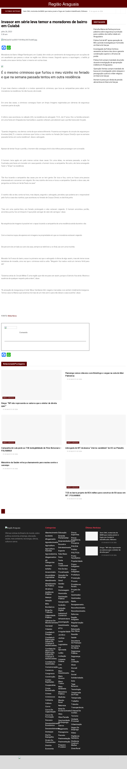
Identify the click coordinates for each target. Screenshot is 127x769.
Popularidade (76, 561)
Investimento (63, 625)
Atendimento (50, 580)
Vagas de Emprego (75, 729)
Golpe (60, 587)
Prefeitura (75, 575)
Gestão (61, 584)
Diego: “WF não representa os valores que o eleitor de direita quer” (110, 550)
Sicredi (74, 668)
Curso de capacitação (50, 711)
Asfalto (48, 569)
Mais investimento (63, 672)
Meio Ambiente (62, 688)
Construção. (50, 677)
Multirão (61, 697)
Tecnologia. (76, 689)
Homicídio (62, 593)
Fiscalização (63, 572)
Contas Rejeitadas (49, 681)
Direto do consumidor (50, 741)
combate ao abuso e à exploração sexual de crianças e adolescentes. (51, 654)
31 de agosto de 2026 (10, 409)
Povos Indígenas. (75, 571)
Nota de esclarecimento (64, 710)
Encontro (62, 544)
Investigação (63, 622)
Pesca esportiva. (75, 534)
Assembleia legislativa (50, 576)
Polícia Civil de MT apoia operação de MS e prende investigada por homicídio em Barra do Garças (109, 42)
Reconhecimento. (78, 611)
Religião (74, 626)
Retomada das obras (75, 630)
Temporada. (76, 698)
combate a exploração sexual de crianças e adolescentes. (51, 641)
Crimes (48, 694)
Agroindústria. (51, 554)
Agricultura (50, 546)
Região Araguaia (63, 4)
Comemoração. (51, 667)
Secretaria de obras (75, 647)
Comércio (49, 670)
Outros (61, 726)
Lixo (60, 665)
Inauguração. (63, 602)
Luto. (60, 668)
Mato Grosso (8, 398)
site (72, 671)
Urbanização (76, 724)
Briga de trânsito (48, 611)
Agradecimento (51, 542)
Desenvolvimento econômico (52, 724)
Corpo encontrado (50, 689)
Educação (62, 533)
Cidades (48, 629)
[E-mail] (5, 346)
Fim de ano (63, 569)
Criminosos (50, 697)
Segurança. (76, 656)
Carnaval (49, 626)
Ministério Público (62, 693)
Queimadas (76, 595)
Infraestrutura (64, 619)
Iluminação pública (62, 598)
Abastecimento (51, 533)
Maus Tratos (61, 682)
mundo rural (61, 701)
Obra (60, 714)
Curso (47, 706)
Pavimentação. (64, 742)
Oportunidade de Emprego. (64, 721)
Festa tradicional (63, 565)
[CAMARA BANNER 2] (63, 762)
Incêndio (61, 605)
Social (73, 674)
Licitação (62, 656)
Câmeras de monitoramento (51, 622)
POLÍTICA (75, 553)
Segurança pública (75, 652)
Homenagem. (63, 590)
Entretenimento (64, 548)
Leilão (60, 653)
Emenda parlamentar (63, 537)
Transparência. (77, 707)
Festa (60, 560)
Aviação (48, 601)
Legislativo (62, 644)
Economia (49, 749)
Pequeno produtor (62, 746)
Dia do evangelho (49, 736)
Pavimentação (64, 738)
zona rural (75, 748)
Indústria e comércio (62, 614)
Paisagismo (63, 732)
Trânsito (74, 704)
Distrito (48, 745)
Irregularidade (64, 632)
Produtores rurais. (76, 585)
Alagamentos (50, 557)
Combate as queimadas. (50, 663)
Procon (74, 581)
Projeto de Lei (75, 591)
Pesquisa (75, 543)
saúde (73, 638)
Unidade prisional (75, 720)
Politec (74, 549)
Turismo (74, 716)
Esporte (61, 551)
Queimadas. (76, 598)
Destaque (49, 732)
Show (73, 665)
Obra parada (63, 717)
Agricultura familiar (50, 550)
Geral (60, 580)
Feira (60, 557)
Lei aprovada (62, 649)
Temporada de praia (76, 694)
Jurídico (61, 635)
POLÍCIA (74, 546)
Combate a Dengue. (49, 633)
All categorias (50, 561)
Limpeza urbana (61, 660)
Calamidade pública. (50, 616)
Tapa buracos (74, 685)
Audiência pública (49, 593)
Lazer (60, 641)
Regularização (77, 623)
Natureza (62, 705)
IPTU (60, 628)
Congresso (50, 674)
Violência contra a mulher (75, 743)
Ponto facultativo (75, 557)
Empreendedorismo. (66, 541)
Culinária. (49, 700)
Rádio (73, 601)
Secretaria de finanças (76, 642)
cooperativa (50, 685)
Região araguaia (75, 618)
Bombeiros (49, 607)
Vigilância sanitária (75, 737)
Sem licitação (75, 661)
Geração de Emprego (63, 576)
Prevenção (75, 578)
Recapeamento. (77, 605)
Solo (73, 681)
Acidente (49, 536)
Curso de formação (49, 716)
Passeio (61, 735)
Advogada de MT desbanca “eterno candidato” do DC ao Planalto (94, 448)
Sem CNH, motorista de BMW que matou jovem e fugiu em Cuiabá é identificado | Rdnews (55, 11)
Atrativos (49, 589)
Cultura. (48, 703)
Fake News (62, 554)
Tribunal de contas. (76, 712)
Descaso (49, 720)
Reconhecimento (78, 608)
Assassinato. (50, 572)
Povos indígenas (75, 565)
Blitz (47, 604)
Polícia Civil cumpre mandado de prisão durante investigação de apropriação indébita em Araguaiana (109, 62)
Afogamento (50, 539)
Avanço (48, 597)
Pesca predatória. (76, 539)
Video (73, 733)
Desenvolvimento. (52, 729)
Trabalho (75, 701)
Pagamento (63, 729)
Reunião (74, 634)
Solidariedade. (77, 678)
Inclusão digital (61, 609)
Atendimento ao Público (50, 585)
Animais (48, 566)
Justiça (61, 638)
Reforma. (75, 614)
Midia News (12, 316)
